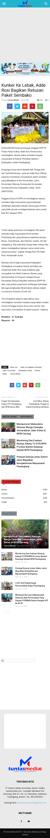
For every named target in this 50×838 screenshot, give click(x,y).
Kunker (37, 370)
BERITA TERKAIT (10, 417)
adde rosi (13, 367)
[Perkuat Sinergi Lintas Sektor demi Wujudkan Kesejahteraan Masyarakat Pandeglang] (8, 460)
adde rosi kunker (9, 370)
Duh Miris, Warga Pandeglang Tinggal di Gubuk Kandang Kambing (37, 404)
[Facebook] (21, 821)
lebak (5, 374)
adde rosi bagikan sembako (31, 367)
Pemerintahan (7, 498)
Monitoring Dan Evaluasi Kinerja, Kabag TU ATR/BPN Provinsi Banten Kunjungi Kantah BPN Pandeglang (31, 556)
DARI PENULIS (26, 417)
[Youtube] (29, 821)
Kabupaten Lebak (25, 370)
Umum (4, 493)
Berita (4, 489)
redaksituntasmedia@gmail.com (31, 802)
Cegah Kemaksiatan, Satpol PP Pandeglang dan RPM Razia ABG (11, 404)
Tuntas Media (13, 100)
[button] (46, 4)
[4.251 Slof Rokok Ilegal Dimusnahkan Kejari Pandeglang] (6, 586)
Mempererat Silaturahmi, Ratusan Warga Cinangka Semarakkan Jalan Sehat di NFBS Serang (23, 539)
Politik (4, 502)
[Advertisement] (25, 36)
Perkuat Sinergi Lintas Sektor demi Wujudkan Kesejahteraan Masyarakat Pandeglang (31, 571)
